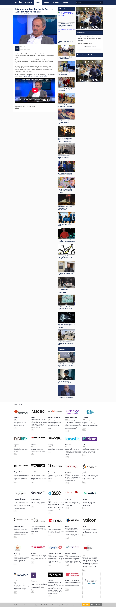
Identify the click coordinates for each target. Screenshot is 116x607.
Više (15, 428)
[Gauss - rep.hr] (72, 522)
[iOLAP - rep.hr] (21, 575)
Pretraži (78, 2)
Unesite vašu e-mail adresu (85, 43)
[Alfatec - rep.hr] (55, 576)
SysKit (84, 472)
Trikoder (68, 499)
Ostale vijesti (17, 13)
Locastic (68, 445)
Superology (52, 472)
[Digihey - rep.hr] (21, 440)
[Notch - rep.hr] (89, 440)
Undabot (85, 418)
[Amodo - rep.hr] (38, 413)
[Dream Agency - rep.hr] (38, 494)
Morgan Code (18, 472)
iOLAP (15, 580)
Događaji (56, 3)
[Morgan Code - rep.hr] (21, 467)
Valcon (84, 526)
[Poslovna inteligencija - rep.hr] (38, 522)
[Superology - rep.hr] (55, 467)
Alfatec (50, 580)
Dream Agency (35, 499)
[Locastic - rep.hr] (72, 440)
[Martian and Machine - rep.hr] (72, 576)
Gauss (67, 526)
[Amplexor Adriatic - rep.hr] (72, 413)
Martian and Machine (72, 580)
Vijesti (37, 3)
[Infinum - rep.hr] (38, 438)
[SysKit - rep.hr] (89, 468)
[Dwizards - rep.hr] (33, 577)
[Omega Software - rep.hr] (72, 548)
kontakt (28, 49)
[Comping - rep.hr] (72, 469)
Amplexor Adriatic (71, 418)
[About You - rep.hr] (38, 467)
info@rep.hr (91, 583)
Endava (16, 418)
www (21, 49)
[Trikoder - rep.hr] (72, 493)
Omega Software (70, 553)
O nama (64, 3)
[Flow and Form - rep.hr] (21, 520)
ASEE (49, 499)
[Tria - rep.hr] (55, 523)
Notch (84, 445)
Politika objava (23, 48)
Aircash (33, 553)
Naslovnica (28, 3)
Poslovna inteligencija (38, 526)
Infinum (33, 445)
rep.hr (18, 2)
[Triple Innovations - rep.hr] (55, 412)
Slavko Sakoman (21, 106)
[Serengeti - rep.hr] (55, 439)
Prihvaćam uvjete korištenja (90, 46)
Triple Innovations (54, 418)
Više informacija (96, 605)
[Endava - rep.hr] (21, 414)
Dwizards (34, 581)
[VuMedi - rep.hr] (89, 495)
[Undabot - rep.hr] (89, 414)
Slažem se (86, 605)
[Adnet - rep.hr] (87, 550)
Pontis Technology (20, 499)
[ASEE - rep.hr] (55, 496)
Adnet (84, 554)
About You (34, 472)
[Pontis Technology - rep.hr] (21, 495)
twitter (24, 49)
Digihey (16, 445)
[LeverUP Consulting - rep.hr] (55, 549)
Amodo (33, 418)
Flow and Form (18, 526)
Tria (49, 526)
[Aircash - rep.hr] (38, 548)
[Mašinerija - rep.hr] (17, 550)
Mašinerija (17, 554)
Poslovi (46, 3)
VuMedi (84, 499)
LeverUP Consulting (54, 553)
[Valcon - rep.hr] (89, 521)
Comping (68, 472)
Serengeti (51, 445)
